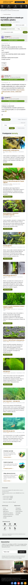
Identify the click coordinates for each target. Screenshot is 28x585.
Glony (12, 9)
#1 (9, 43)
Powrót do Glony (7, 14)
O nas (4, 508)
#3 (9, 104)
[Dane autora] (26, 40)
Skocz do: (23, 122)
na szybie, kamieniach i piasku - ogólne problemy (14, 307)
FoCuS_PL (7, 76)
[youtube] (18, 584)
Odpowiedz (7, 25)
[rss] (25, 584)
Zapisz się (22, 551)
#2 (9, 82)
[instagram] (22, 584)
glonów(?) (10, 275)
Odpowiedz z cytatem (12, 40)
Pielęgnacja (6, 9)
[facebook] (12, 583)
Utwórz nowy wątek (20, 25)
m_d (14, 502)
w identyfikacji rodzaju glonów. (14, 340)
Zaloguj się (3, 28)
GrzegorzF (7, 36)
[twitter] (15, 584)
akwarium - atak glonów (11, 401)
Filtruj (19, 28)
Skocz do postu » (7, 164)
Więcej (20, 558)
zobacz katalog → (19, 2)
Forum (2, 9)
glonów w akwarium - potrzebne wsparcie (11, 214)
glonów (7, 245)
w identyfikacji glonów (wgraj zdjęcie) (13, 181)
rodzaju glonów (11, 150)
